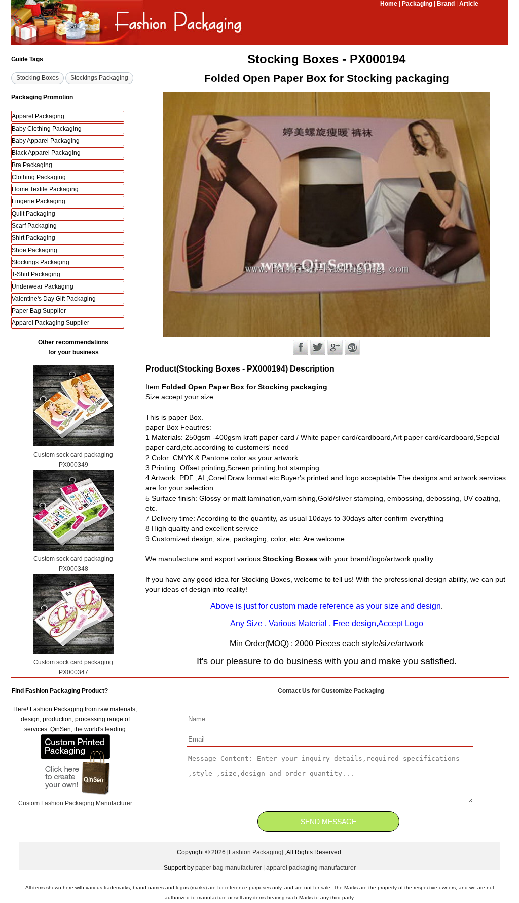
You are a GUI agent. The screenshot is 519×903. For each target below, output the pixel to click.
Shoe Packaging (34, 250)
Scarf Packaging (34, 225)
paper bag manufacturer (228, 867)
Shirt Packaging (33, 237)
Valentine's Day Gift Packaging (54, 298)
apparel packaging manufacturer (311, 867)
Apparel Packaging (38, 116)
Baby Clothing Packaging (47, 128)
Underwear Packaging (42, 286)
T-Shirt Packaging (36, 274)
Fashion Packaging (255, 852)
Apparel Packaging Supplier (50, 322)
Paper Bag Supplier (39, 310)
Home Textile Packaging (45, 189)
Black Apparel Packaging (46, 152)
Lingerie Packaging (38, 201)
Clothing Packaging (39, 177)
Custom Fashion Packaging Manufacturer (75, 803)
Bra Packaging (32, 165)
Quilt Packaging (33, 213)
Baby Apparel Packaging (46, 140)
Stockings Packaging (40, 262)
